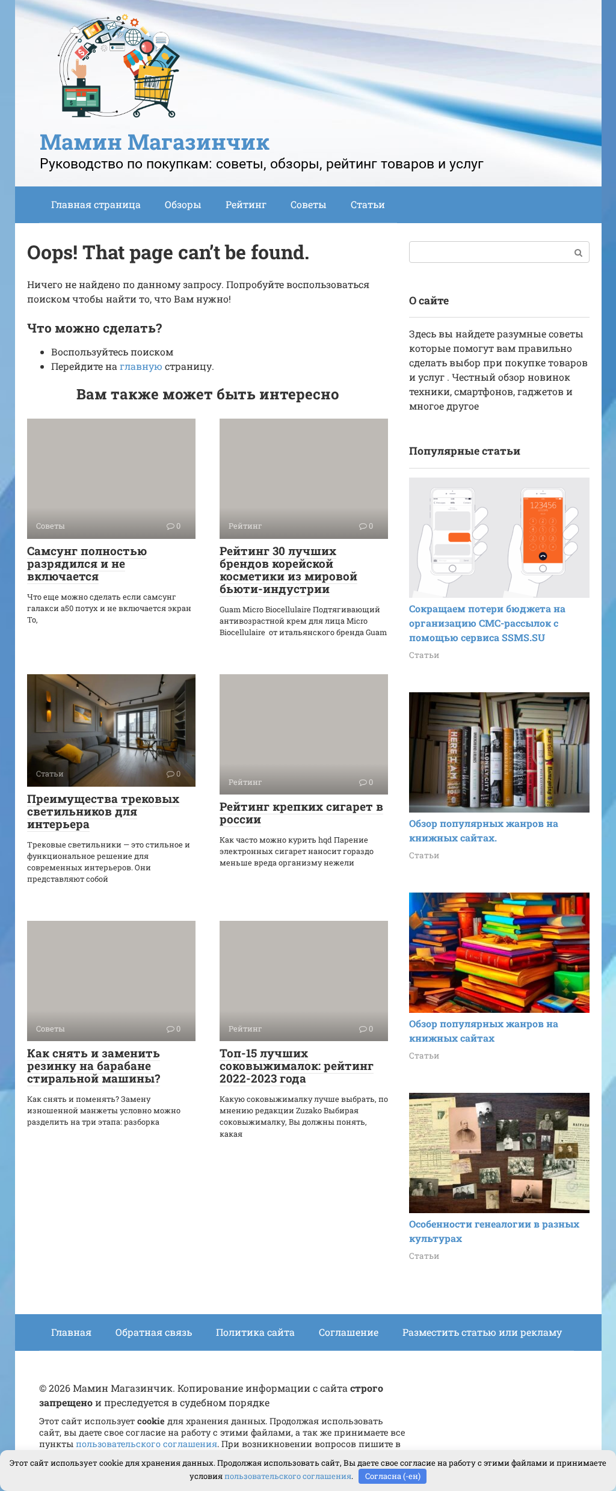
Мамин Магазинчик (155, 141)
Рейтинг (246, 204)
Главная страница (96, 204)
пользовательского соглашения (146, 1443)
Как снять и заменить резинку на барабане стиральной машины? (93, 1065)
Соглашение (348, 1332)
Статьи (368, 204)
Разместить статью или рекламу (482, 1332)
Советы (309, 204)
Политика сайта (255, 1332)
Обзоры (183, 204)
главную (141, 366)
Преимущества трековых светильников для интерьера (103, 811)
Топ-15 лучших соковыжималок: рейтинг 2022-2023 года (297, 1065)
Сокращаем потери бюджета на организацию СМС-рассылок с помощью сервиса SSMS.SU (487, 623)
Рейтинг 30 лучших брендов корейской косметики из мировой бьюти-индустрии (288, 569)
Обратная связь (154, 1332)
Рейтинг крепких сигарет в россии (301, 812)
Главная (71, 1332)
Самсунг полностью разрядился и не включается (87, 563)
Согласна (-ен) (392, 1476)
